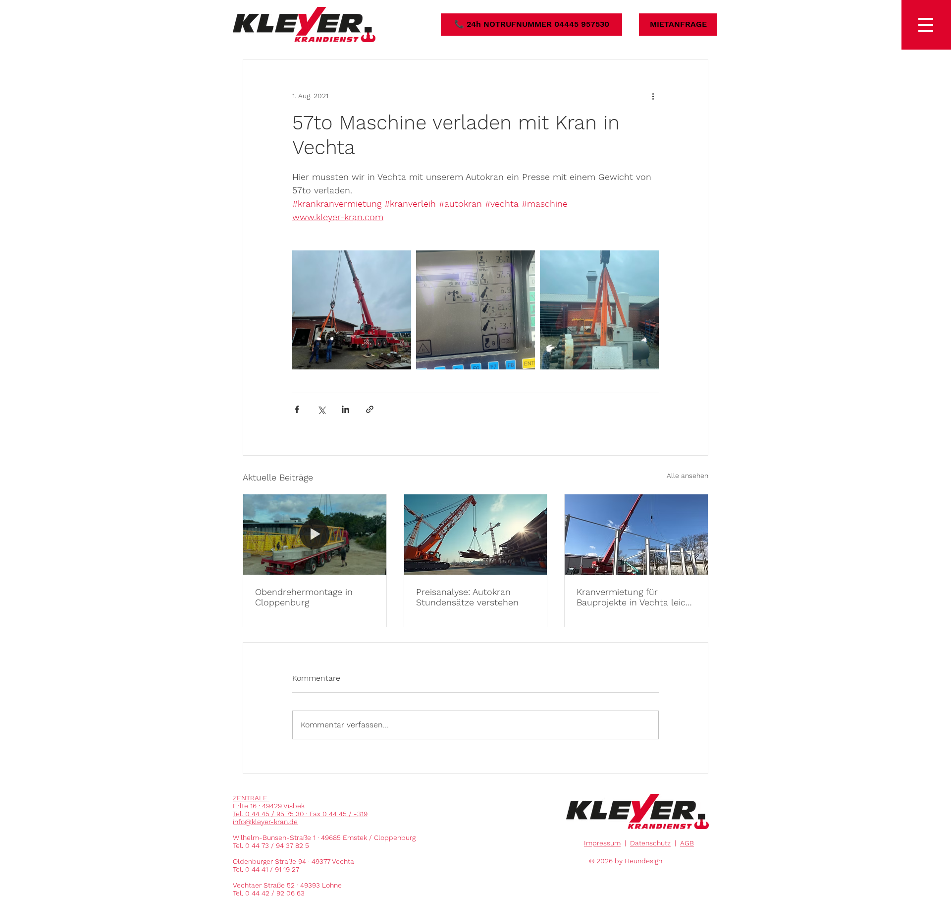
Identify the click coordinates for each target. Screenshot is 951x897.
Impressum (602, 843)
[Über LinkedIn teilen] (345, 409)
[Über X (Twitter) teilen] (321, 409)
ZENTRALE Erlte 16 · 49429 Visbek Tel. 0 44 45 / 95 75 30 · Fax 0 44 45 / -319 (300, 806)
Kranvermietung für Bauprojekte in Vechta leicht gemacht (635, 597)
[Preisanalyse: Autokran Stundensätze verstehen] (475, 534)
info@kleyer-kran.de (265, 822)
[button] (926, 25)
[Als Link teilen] (369, 409)
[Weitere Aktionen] (653, 96)
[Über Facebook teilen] (297, 409)
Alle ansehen (687, 475)
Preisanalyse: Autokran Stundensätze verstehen (467, 597)
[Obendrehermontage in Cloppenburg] (314, 534)
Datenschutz (650, 843)
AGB (687, 843)
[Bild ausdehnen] (351, 309)
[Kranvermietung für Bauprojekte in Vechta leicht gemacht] (636, 534)
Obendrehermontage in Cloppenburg (304, 597)
